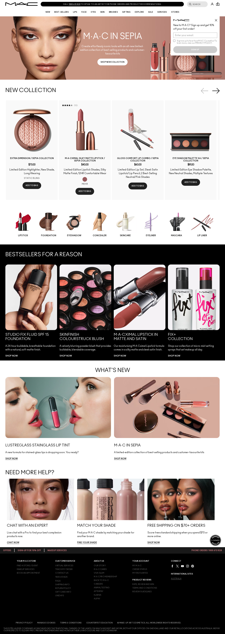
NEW (48, 12)
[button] (112, 48)
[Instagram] (187, 566)
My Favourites (140, 573)
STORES (175, 12)
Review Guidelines (142, 592)
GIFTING (126, 12)
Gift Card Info (63, 592)
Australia (176, 579)
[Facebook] (172, 566)
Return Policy (63, 588)
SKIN (102, 12)
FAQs (58, 581)
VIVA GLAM (99, 573)
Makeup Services (26, 569)
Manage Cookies (46, 623)
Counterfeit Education (99, 623)
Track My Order (64, 569)
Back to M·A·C (101, 580)
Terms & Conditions (71, 623)
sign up (195, 50)
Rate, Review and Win (143, 584)
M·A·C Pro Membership (105, 577)
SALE (150, 12)
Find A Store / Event (27, 566)
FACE (84, 12)
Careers (98, 584)
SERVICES (162, 12)
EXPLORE (139, 12)
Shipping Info (62, 585)
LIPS (75, 12)
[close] (217, 19)
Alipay (97, 599)
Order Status (139, 569)
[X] (177, 566)
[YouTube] (182, 566)
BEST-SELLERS (61, 12)
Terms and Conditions (144, 588)
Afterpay (98, 591)
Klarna (97, 595)
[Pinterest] (192, 566)
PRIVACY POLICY (203, 43)
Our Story (100, 566)
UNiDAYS (59, 596)
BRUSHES (113, 12)
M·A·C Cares (100, 569)
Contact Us (61, 573)
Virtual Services (64, 566)
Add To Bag (32, 185)
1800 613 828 (61, 577)
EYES (93, 12)
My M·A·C (137, 566)
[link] (112, 62)
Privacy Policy (24, 623)
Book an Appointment (28, 573)
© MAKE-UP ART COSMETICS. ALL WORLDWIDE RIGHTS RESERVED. (149, 623)
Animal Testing (101, 588)
